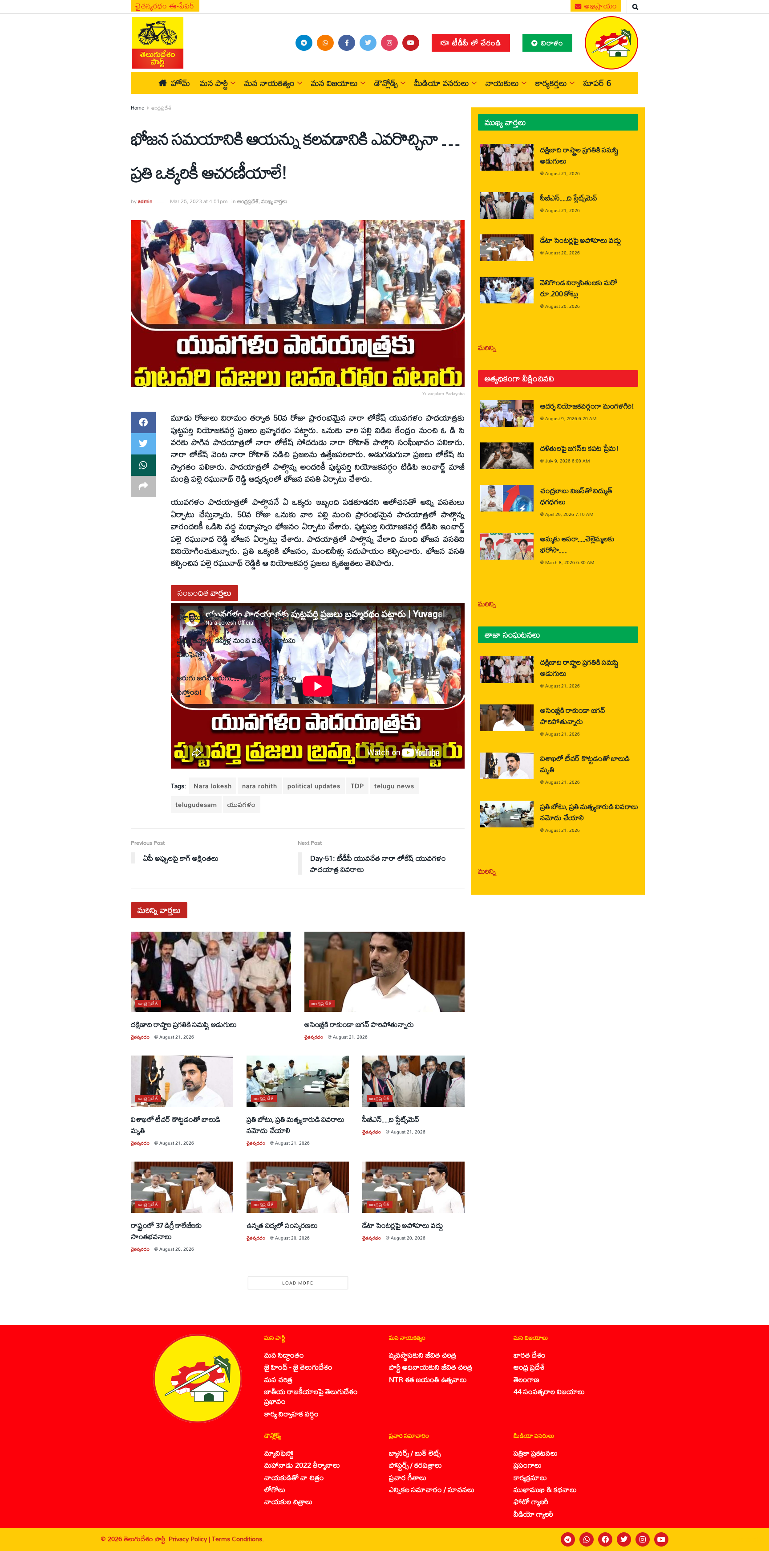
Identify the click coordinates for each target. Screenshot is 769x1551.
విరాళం (551, 42)
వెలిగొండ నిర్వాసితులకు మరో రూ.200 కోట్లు (578, 288)
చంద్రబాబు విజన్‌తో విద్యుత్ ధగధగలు (576, 496)
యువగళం (241, 804)
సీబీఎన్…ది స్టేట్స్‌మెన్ (390, 1119)
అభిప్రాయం (600, 6)
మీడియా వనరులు (441, 83)
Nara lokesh (213, 785)
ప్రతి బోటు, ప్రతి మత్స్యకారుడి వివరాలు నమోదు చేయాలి (295, 1125)
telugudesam (196, 804)
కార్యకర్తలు (551, 83)
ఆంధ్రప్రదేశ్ (161, 108)
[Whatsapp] (586, 1539)
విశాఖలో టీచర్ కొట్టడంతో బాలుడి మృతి (175, 1125)
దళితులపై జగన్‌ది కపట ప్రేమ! (579, 448)
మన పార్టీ (214, 83)
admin (145, 201)
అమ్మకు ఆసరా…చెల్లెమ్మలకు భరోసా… (577, 544)
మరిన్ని (487, 347)
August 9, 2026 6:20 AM (570, 418)
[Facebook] (605, 1539)
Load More (297, 1282)
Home (137, 108)
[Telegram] (568, 1539)
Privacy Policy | (190, 1538)
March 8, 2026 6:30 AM (569, 562)
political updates (313, 785)
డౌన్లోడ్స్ (386, 83)
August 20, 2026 (176, 1248)
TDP (357, 785)
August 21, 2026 (176, 1036)
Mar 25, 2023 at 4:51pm (198, 201)
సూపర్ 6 (597, 83)
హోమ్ (180, 83)
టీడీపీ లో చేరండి (475, 42)
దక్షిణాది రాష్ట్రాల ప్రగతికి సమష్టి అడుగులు (184, 1024)
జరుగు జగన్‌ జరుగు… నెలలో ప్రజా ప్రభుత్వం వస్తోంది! (236, 684)
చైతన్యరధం (140, 1036)
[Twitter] (624, 1539)
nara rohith (259, 785)
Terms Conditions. (238, 1538)
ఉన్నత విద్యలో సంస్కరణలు (282, 1225)
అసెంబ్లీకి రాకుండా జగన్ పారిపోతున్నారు (358, 1024)
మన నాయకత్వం (269, 83)
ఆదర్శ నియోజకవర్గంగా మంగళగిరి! (587, 405)
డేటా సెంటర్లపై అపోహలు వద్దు (402, 1225)
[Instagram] (642, 1539)
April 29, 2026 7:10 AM (569, 514)
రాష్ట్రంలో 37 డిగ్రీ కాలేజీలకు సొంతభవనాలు (166, 1231)
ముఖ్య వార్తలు (274, 201)
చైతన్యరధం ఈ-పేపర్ (165, 6)
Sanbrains (751, 1539)
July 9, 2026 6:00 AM (567, 460)
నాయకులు (502, 83)
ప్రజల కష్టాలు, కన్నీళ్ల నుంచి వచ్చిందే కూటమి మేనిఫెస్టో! (236, 647)
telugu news (394, 785)
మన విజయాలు (334, 83)
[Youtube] (661, 1539)
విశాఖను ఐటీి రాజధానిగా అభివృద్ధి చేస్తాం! (234, 617)
